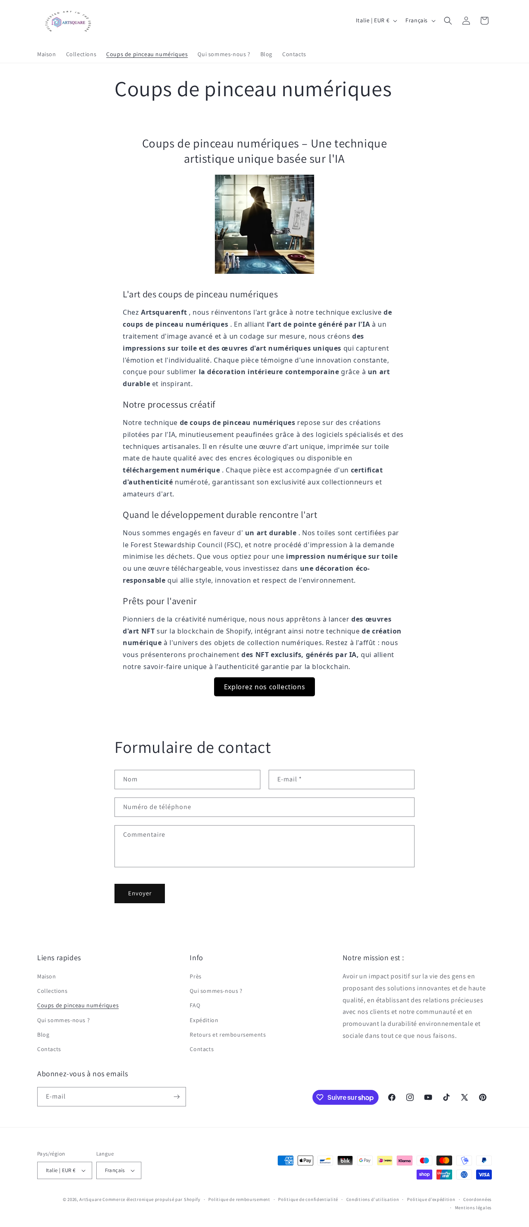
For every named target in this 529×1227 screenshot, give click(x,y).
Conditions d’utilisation (372, 1199)
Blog (43, 1034)
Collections (52, 990)
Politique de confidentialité (308, 1199)
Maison (46, 976)
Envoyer (140, 893)
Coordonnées (477, 1199)
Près (195, 976)
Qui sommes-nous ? (63, 1020)
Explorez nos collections (264, 686)
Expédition (204, 1020)
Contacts (49, 1049)
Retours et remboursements (228, 1034)
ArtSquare (90, 1199)
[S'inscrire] (176, 1096)
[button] (448, 21)
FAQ (195, 1005)
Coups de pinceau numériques (78, 1005)
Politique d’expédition (431, 1199)
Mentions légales (473, 1207)
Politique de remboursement (239, 1199)
